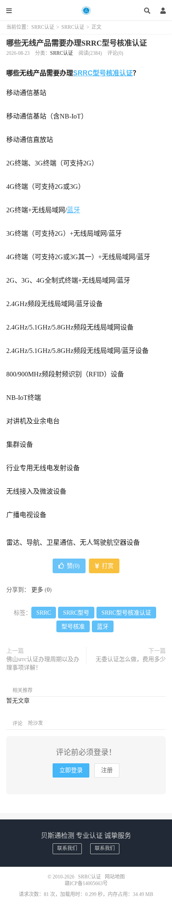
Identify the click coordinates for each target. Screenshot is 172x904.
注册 (107, 770)
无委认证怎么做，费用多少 (131, 659)
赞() (73, 566)
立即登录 (71, 770)
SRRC (43, 613)
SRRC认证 (86, 10)
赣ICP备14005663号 (86, 883)
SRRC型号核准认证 (103, 73)
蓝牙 (73, 210)
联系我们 (67, 848)
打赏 (107, 566)
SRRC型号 (76, 613)
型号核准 (73, 626)
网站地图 (115, 877)
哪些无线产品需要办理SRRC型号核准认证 (76, 43)
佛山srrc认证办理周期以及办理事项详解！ (42, 663)
